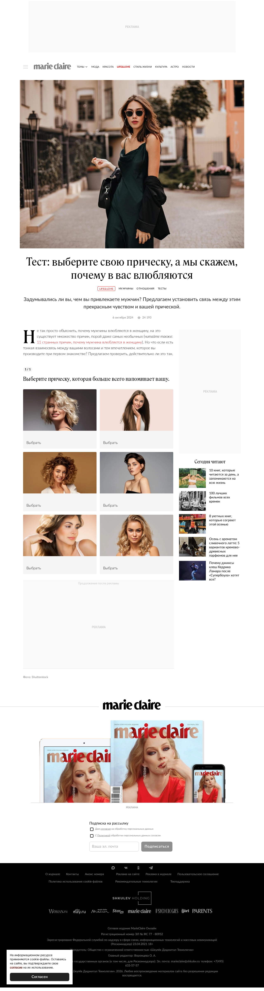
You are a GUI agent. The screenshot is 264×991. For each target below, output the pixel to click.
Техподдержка (180, 881)
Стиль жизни (142, 67)
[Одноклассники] (138, 867)
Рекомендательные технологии (136, 881)
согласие (106, 829)
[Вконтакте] (125, 867)
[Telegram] (150, 867)
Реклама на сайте (127, 874)
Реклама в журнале (158, 874)
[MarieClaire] (52, 66)
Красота (108, 67)
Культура (161, 67)
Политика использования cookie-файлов (76, 881)
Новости (188, 67)
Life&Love (123, 67)
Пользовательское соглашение (198, 874)
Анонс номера (94, 874)
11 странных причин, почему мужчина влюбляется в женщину (89, 342)
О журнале (52, 874)
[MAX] (113, 867)
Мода (95, 67)
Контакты (72, 874)
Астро (175, 67)
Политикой (103, 835)
